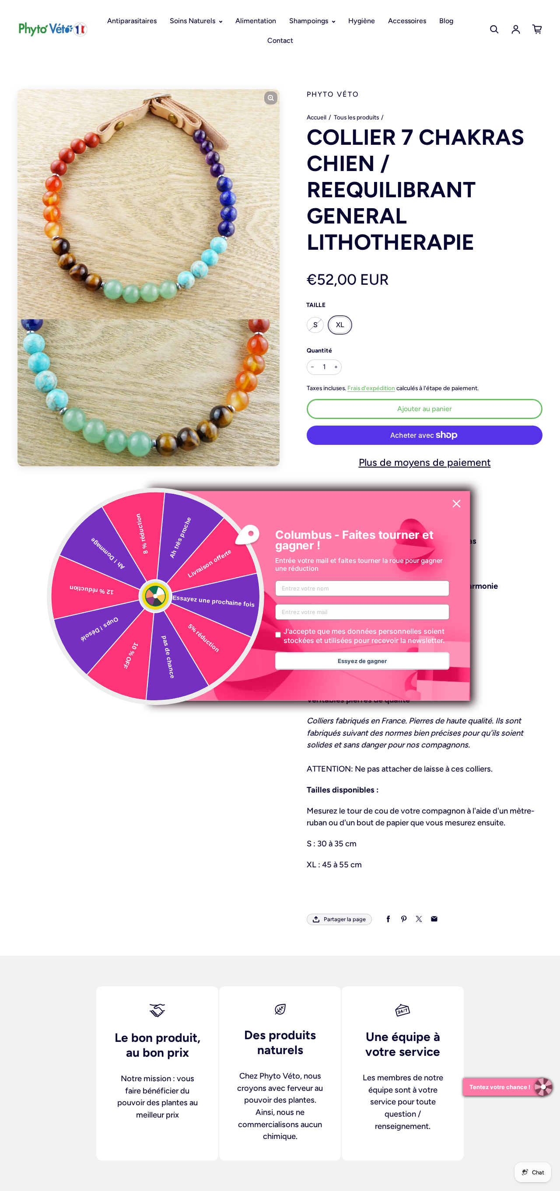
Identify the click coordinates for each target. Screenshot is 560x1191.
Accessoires (407, 21)
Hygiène (361, 21)
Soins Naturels (193, 21)
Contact (280, 40)
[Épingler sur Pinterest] (403, 919)
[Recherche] (494, 29)
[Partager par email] (434, 919)
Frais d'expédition (371, 387)
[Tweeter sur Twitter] (418, 919)
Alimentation (255, 21)
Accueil (316, 117)
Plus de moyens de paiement (425, 462)
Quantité (319, 350)
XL (340, 325)
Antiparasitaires (132, 21)
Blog (446, 21)
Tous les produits (356, 117)
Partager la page (345, 919)
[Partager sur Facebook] (388, 919)
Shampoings (309, 21)
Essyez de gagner (362, 660)
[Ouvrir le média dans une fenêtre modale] (270, 98)
